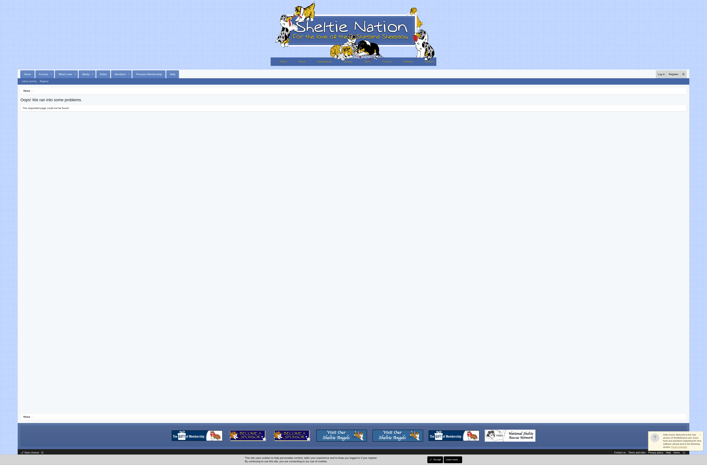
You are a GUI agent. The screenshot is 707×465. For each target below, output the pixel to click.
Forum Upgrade (679, 447)
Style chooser (32, 452)
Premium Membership (149, 74)
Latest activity (29, 81)
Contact (429, 61)
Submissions (324, 61)
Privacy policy (655, 452)
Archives (408, 61)
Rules (103, 74)
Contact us (620, 452)
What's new (65, 74)
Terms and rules (637, 452)
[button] (51, 74)
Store (367, 61)
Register (44, 81)
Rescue (348, 61)
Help (172, 74)
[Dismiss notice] (700, 435)
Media (85, 74)
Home (283, 61)
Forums (386, 61)
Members (120, 74)
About (302, 61)
